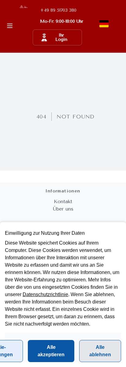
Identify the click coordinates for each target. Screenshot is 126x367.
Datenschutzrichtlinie (45, 294)
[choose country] (104, 24)
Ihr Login (61, 37)
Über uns (63, 209)
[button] (57, 37)
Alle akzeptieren (51, 351)
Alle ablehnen (100, 351)
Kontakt (63, 201)
